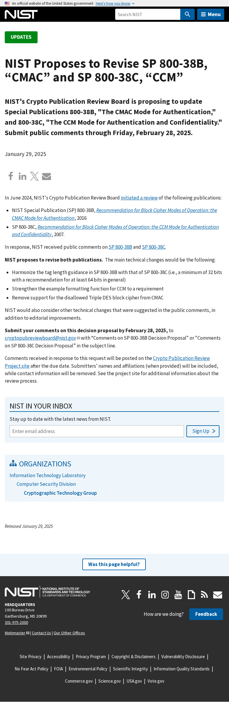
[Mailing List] (217, 594)
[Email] (46, 176)
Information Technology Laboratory (48, 475)
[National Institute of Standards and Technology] (47, 592)
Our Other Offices (69, 632)
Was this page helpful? (114, 564)
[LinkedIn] (152, 594)
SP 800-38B (120, 247)
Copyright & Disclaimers (134, 656)
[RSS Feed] (204, 594)
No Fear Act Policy (31, 669)
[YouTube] (178, 594)
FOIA (58, 669)
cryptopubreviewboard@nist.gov (40, 338)
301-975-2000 (16, 622)
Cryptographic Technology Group (60, 493)
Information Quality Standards (182, 669)
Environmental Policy (88, 669)
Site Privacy (30, 656)
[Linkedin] (23, 176)
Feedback (206, 614)
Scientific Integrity (130, 669)
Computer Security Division (46, 484)
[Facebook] (11, 176)
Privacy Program (91, 656)
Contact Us (41, 632)
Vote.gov (156, 681)
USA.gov (134, 681)
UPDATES (21, 37)
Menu (214, 14)
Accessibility (58, 656)
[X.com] (35, 176)
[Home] (21, 14)
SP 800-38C (153, 247)
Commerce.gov (79, 681)
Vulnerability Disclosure (183, 656)
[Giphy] (191, 594)
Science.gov (109, 681)
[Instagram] (165, 594)
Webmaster (15, 632)
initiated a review (139, 197)
